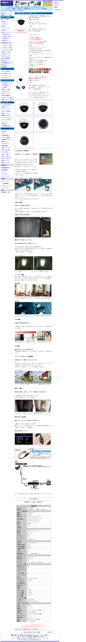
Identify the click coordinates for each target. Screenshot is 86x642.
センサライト (4, 171)
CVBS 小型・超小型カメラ (7, 104)
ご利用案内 (13, 8)
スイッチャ (4, 133)
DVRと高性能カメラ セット (7, 73)
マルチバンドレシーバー (6, 185)
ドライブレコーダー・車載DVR (7, 97)
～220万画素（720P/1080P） (7, 36)
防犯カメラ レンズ (5, 160)
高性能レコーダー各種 (6, 51)
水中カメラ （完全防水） (6, 111)
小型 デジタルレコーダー (6, 56)
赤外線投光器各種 (5, 135)
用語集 (3, 190)
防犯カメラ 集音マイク (6, 156)
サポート (39, 638)
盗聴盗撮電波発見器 (5, 167)
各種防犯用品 (4, 165)
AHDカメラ (6, 10)
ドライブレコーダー (5, 176)
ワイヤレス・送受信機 (6, 137)
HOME (8, 8)
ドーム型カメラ (5, 23)
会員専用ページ (57, 2)
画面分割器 (4, 131)
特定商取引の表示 (27, 8)
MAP (38, 8)
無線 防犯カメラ (5, 107)
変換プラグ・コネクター (6, 162)
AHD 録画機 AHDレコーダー (6, 42)
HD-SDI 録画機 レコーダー (6, 62)
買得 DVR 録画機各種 (6, 58)
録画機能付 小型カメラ (6, 115)
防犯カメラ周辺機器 (5, 128)
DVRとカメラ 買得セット (6, 71)
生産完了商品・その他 (6, 192)
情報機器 (3, 178)
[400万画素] (43, 190)
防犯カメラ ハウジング (6, 147)
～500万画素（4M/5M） (6, 34)
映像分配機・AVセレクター (7, 139)
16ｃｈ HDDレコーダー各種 (7, 49)
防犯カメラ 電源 (5, 154)
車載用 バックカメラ (6, 113)
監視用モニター (5, 141)
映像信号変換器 (5, 145)
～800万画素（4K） (5, 38)
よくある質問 (43, 8)
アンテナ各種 (4, 152)
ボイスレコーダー (5, 187)
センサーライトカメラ (6, 28)
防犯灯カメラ (4, 30)
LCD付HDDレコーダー (6, 53)
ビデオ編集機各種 (5, 183)
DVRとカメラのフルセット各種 (7, 68)
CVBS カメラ (4, 64)
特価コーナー (4, 13)
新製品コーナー (4, 15)
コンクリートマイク (5, 181)
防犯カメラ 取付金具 (6, 149)
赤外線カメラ (4, 21)
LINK (47, 638)
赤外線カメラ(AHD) (12, 10)
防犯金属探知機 (5, 169)
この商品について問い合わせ (34, 34)
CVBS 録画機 (4, 66)
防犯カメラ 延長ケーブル (7, 158)
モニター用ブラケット (6, 143)
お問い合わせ (19, 8)
